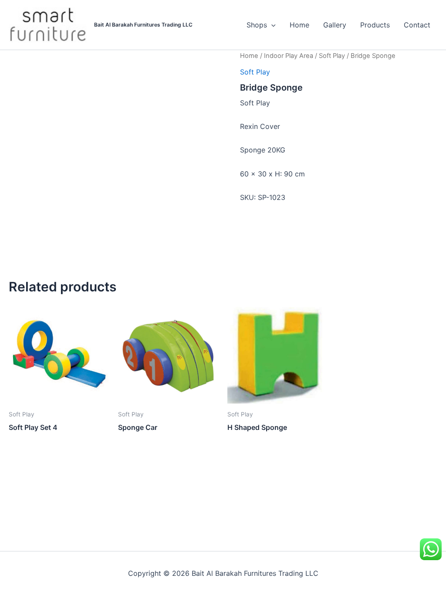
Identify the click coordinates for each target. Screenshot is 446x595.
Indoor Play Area (288, 56)
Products (375, 24)
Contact (417, 24)
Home (299, 24)
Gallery (334, 24)
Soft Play (332, 56)
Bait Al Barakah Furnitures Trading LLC (143, 24)
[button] (271, 24)
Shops (257, 24)
